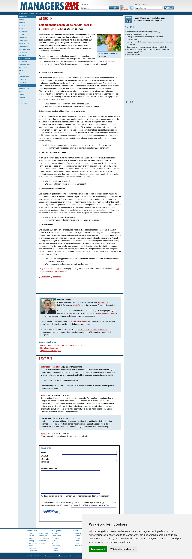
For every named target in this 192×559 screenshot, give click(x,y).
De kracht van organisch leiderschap (93, 329)
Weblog (22, 28)
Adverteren (23, 103)
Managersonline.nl (51, 556)
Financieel (23, 67)
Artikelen (22, 25)
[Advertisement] (149, 79)
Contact (22, 94)
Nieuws (22, 22)
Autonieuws (23, 31)
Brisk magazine (64, 556)
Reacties (22, 55)
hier (90, 505)
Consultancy (24, 76)
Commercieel (24, 64)
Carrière (22, 79)
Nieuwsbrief (24, 88)
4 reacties (57, 277)
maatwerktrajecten (109, 313)
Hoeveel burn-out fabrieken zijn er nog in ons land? (61, 345)
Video (21, 34)
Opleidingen (24, 46)
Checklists (23, 37)
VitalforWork (78, 305)
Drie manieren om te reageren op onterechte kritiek (145, 47)
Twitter (21, 91)
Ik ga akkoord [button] (98, 549)
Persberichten (24, 49)
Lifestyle (22, 82)
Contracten (23, 40)
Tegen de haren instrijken (50, 351)
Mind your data (132, 55)
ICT (20, 73)
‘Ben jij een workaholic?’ (135, 34)
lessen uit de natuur (79, 321)
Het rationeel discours (49, 348)
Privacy (22, 100)
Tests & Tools (24, 43)
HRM (21, 70)
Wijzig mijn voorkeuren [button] (122, 549)
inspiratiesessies (92, 313)
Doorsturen (45, 277)
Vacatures (23, 52)
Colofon (22, 97)
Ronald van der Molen (53, 29)
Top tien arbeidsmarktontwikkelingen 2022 (142, 32)
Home (21, 19)
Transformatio (102, 302)
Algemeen (23, 61)
